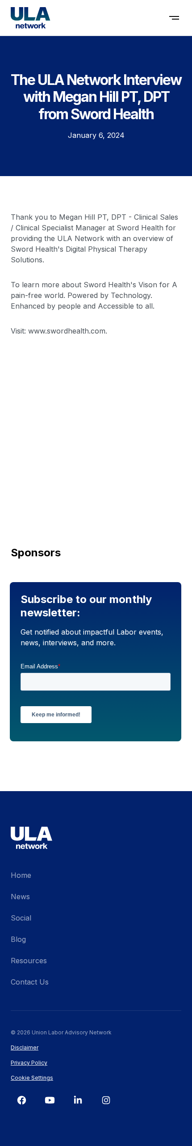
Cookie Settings (32, 1077)
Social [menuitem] (21, 917)
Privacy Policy (29, 1062)
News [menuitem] (20, 896)
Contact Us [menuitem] (30, 981)
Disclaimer (24, 1047)
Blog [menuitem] (18, 939)
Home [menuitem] (21, 875)
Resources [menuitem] (29, 960)
